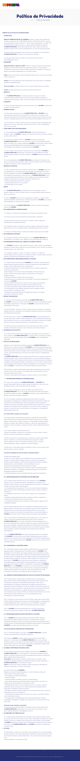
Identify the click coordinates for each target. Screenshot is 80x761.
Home (32, 20)
